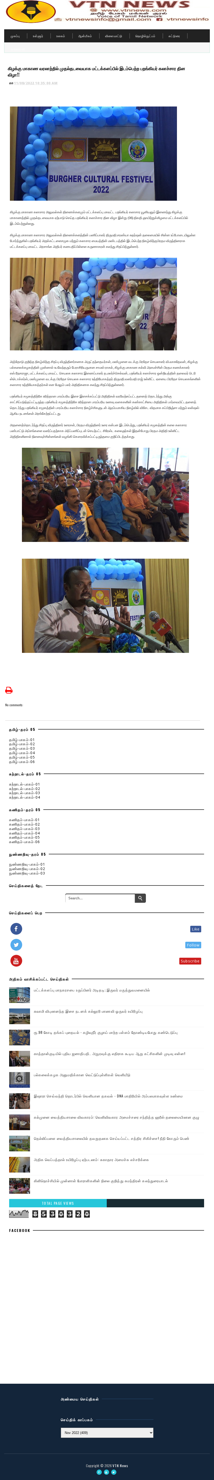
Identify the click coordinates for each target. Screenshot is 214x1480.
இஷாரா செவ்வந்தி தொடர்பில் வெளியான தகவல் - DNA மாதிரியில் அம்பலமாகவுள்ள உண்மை (108, 1095)
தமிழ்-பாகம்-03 (22, 748)
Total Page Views (58, 1203)
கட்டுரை (174, 35)
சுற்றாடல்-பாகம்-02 (24, 788)
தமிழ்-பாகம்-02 (22, 743)
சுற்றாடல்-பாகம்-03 (24, 792)
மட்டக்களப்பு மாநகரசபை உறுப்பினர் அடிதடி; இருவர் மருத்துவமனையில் (92, 990)
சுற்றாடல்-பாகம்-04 (24, 797)
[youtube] (106, 1472)
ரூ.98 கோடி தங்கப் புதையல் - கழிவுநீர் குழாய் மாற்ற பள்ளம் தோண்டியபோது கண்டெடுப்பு (106, 1032)
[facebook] (99, 1472)
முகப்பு (15, 35)
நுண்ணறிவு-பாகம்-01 (27, 864)
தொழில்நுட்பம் (145, 35)
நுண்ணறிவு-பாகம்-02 (27, 868)
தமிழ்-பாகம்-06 (22, 761)
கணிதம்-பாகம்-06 (24, 841)
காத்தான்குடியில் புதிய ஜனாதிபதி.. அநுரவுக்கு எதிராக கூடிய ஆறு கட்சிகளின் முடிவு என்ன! (110, 1053)
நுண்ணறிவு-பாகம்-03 (27, 873)
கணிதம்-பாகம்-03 (24, 828)
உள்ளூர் (38, 35)
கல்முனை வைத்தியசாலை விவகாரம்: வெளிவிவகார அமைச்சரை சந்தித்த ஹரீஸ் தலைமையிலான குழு (116, 1117)
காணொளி (18, 49)
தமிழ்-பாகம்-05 (22, 757)
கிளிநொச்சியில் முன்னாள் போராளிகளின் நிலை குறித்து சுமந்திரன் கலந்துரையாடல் (101, 1180)
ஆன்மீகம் (85, 35)
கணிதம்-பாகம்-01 (24, 819)
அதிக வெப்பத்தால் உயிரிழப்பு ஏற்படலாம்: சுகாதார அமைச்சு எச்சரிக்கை (91, 1159)
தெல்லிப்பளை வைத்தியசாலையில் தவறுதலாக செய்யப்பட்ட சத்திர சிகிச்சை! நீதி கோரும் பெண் (111, 1138)
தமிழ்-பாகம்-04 (22, 752)
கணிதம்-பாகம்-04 (24, 833)
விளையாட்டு (113, 35)
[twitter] (113, 1472)
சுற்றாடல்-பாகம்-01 (24, 784)
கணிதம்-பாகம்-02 (24, 824)
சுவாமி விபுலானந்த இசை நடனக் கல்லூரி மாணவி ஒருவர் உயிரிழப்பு (88, 1011)
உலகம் (60, 35)
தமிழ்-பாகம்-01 (22, 739)
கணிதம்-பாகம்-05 (24, 837)
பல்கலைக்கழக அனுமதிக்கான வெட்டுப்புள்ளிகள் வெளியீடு (82, 1074)
